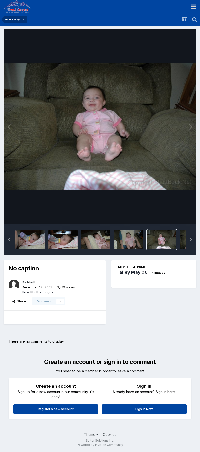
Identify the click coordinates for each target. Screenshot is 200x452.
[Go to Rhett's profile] (14, 285)
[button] (9, 239)
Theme (90, 435)
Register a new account (56, 409)
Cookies (109, 435)
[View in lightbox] (100, 126)
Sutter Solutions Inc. (100, 440)
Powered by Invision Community (100, 445)
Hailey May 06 (132, 272)
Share (20, 301)
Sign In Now (144, 409)
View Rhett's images (37, 292)
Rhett (31, 282)
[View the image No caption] (30, 239)
